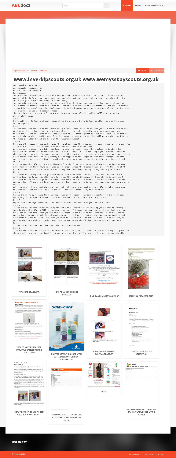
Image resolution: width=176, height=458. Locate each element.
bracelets (43, 70)
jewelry (34, 70)
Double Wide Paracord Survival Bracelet (104, 352)
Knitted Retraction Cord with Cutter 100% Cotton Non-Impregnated (66, 357)
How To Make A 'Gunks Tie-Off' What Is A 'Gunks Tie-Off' (29, 413)
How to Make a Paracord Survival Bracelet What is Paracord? (29, 350)
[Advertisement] (88, 43)
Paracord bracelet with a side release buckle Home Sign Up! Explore (66, 417)
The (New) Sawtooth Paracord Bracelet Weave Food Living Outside (141, 412)
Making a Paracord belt (141, 296)
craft (104, 391)
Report (143, 70)
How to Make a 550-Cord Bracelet (66, 293)
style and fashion (21, 70)
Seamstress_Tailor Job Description (141, 352)
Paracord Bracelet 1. (29, 292)
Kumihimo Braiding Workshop (104, 296)
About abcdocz (135, 454)
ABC (21, 5)
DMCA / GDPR (150, 454)
